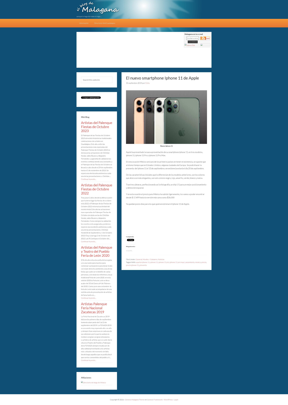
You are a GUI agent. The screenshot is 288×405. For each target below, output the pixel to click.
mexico (198, 262)
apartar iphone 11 (143, 262)
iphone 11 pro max (177, 262)
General (139, 259)
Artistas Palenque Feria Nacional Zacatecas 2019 (94, 308)
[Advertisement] (120, 51)
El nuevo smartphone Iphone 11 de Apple (162, 77)
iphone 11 (154, 262)
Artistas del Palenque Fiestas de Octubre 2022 (96, 189)
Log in (176, 399)
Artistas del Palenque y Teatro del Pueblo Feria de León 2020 (96, 251)
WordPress (168, 399)
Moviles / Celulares (150, 259)
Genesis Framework (155, 399)
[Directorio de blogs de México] (93, 382)
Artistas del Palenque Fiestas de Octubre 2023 (96, 127)
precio (203, 262)
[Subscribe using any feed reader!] (190, 45)
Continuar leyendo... (88, 179)
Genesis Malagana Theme (134, 399)
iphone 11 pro (164, 262)
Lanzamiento (190, 262)
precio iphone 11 (132, 265)
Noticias (161, 259)
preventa (143, 265)
